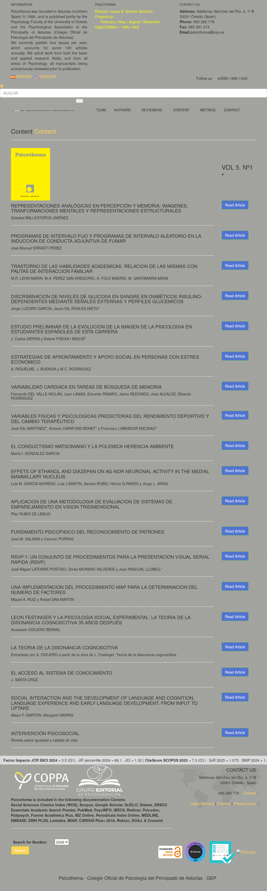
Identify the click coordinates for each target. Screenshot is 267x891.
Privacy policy (245, 803)
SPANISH (23, 76)
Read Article (235, 205)
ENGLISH (47, 76)
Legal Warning (202, 803)
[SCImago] (246, 851)
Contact (249, 793)
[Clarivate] (196, 851)
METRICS (208, 109)
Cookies (223, 803)
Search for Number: (30, 842)
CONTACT (232, 109)
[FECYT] (222, 851)
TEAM (101, 109)
